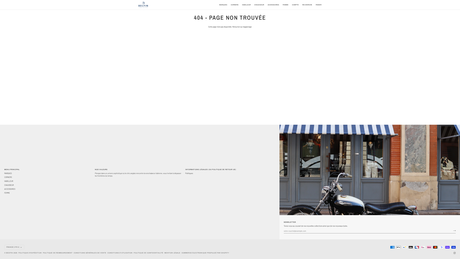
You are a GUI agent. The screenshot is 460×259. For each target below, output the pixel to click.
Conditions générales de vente (90, 253)
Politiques (189, 173)
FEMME (7, 193)
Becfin (9, 253)
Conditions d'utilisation (119, 253)
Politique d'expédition (30, 253)
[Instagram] (455, 253)
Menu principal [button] (12, 169)
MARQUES (8, 173)
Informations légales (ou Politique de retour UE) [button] (210, 169)
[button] (223, 5)
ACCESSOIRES (9, 189)
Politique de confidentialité (148, 253)
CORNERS (8, 177)
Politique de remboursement (57, 253)
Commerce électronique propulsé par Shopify (205, 253)
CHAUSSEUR (9, 185)
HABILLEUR (8, 181)
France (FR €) (13, 247)
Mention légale (172, 253)
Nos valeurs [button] (101, 169)
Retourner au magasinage (242, 27)
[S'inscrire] (454, 231)
